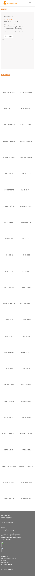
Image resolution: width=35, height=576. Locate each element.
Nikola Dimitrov (9, 125)
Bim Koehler (8, 271)
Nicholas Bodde (9, 92)
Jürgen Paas (8, 320)
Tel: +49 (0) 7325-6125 (7, 522)
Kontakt (4, 560)
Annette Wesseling (9, 466)
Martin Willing (8, 482)
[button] (32, 40)
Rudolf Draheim (9, 141)
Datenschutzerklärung (8, 558)
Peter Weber (8, 450)
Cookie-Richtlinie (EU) (7, 564)
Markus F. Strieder (8, 433)
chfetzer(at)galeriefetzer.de (7, 530)
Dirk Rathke (8, 368)
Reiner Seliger (9, 401)
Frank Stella (8, 417)
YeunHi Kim (9, 239)
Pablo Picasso (9, 352)
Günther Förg (9, 190)
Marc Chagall (9, 108)
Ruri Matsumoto (9, 303)
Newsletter (5, 562)
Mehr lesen (8, 36)
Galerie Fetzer (10, 569)
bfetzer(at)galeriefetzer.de (7, 529)
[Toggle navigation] (30, 3)
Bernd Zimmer (9, 498)
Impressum (4, 556)
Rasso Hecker (9, 222)
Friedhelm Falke (9, 157)
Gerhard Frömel (9, 206)
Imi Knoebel (8, 19)
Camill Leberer (9, 287)
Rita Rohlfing (9, 385)
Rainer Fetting (9, 173)
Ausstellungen (8, 16)
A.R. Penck (8, 336)
